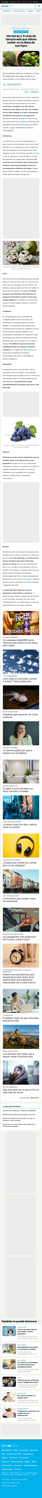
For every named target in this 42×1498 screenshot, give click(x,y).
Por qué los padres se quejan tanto (26, 1397)
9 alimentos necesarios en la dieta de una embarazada (28, 1413)
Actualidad (12, 2)
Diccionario (23, 1458)
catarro (29, 579)
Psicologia (21, 1327)
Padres (35, 2)
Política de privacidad (19, 1479)
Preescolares (7, 1465)
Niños (34, 1462)
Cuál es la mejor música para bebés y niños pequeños (27, 1331)
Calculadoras (28, 1454)
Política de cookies (8, 1483)
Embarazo (5, 1462)
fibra (37, 153)
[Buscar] (35, 6)
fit (30, 1474)
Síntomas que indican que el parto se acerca (19, 1114)
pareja (35, 1473)
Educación (21, 1345)
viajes (34, 1474)
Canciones (13, 1458)
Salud (16, 1450)
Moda (18, 2)
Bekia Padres (17, 28)
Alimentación (26, 28)
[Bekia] (5, 2)
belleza (16, 1473)
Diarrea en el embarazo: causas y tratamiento (19, 1110)
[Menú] (39, 6)
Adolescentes (7, 1469)
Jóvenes (17, 1469)
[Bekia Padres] (7, 6)
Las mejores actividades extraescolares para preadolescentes (27, 1364)
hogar (26, 1474)
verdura (31, 350)
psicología (18, 1474)
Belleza (24, 2)
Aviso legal (5, 1479)
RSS (18, 1483)
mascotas (5, 1474)
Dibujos (4, 1458)
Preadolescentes (30, 1465)
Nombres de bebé (14, 1454)
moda (11, 1473)
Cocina (30, 2)
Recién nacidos (17, 1462)
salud (12, 1474)
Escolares (18, 1465)
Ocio (19, 1378)
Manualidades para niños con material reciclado (27, 1348)
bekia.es (5, 1473)
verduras (23, 121)
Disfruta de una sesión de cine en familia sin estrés (28, 1381)
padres (29, 1473)
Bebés (27, 1462)
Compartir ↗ (35, 92)
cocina (23, 1473)
